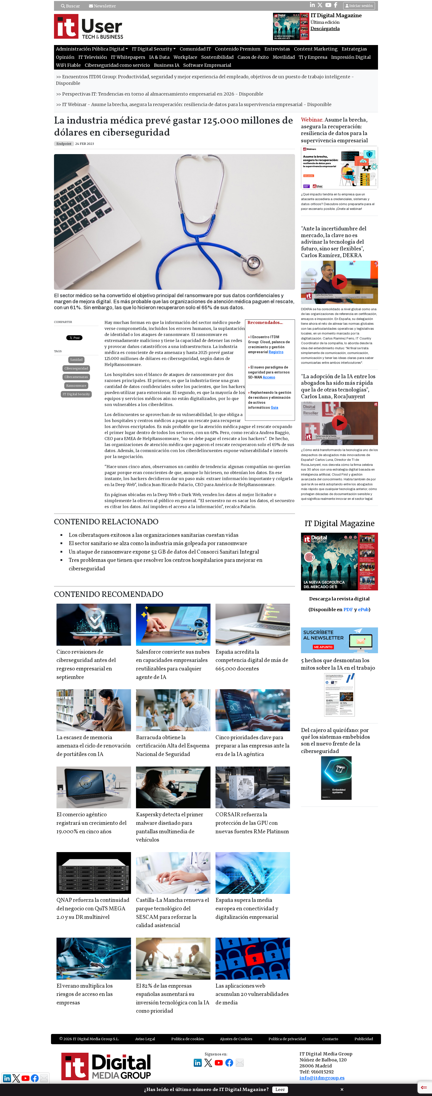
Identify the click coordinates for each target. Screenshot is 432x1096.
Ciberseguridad (76, 368)
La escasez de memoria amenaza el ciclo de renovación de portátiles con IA (93, 746)
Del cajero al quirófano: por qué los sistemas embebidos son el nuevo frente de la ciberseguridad (335, 741)
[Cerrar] (342, 1089)
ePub (363, 609)
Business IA (166, 65)
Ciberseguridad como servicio (117, 65)
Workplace (185, 57)
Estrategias (354, 49)
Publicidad (363, 1039)
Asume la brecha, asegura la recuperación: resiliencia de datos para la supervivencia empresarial (334, 130)
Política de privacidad (287, 1039)
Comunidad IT (195, 49)
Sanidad (76, 359)
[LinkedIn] (312, 5)
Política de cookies (187, 1039)
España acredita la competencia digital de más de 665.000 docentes (252, 660)
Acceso (269, 377)
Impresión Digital (351, 57)
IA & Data (159, 57)
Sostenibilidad (217, 57)
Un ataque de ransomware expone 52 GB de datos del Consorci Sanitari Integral (164, 552)
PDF (348, 609)
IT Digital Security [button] (152, 49)
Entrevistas (277, 49)
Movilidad (284, 57)
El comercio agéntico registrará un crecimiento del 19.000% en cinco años (91, 823)
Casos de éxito (253, 57)
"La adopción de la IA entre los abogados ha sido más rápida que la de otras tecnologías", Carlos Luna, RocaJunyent (338, 387)
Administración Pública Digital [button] (90, 49)
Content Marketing (316, 49)
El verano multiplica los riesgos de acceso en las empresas (84, 994)
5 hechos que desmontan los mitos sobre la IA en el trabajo (338, 664)
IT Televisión (92, 57)
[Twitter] (320, 5)
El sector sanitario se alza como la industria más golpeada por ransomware (158, 544)
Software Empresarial (207, 65)
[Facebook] (336, 5)
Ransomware (76, 386)
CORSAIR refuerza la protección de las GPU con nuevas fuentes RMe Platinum (252, 823)
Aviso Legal (145, 1039)
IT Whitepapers (128, 57)
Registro (276, 352)
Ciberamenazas (76, 377)
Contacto (330, 1039)
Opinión (65, 57)
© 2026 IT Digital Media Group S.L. (89, 1039)
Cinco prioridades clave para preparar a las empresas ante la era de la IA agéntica (253, 746)
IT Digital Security (76, 394)
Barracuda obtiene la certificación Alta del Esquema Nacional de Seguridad (173, 746)
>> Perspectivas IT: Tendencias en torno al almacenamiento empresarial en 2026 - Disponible (159, 94)
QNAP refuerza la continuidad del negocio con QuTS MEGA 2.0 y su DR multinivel (93, 909)
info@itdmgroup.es (322, 1078)
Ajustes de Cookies (236, 1039)
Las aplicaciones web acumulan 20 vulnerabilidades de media (252, 994)
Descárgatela (325, 28)
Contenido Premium (237, 49)
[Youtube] (328, 5)
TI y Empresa (313, 57)
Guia (274, 408)
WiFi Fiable (68, 65)
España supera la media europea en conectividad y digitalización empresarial (247, 909)
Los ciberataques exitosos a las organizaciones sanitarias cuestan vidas (153, 535)
